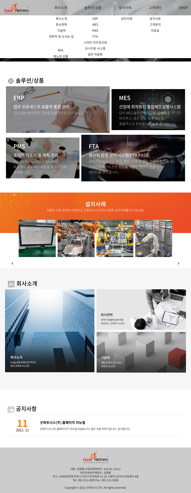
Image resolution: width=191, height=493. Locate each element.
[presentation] (12, 262)
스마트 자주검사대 (95, 42)
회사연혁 (61, 24)
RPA (60, 50)
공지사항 (155, 18)
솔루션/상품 (92, 7)
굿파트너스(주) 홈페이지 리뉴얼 (62, 422)
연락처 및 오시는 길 (61, 36)
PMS (95, 30)
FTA (95, 36)
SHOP (183, 7)
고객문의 (155, 24)
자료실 (155, 30)
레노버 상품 (60, 56)
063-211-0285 (86, 480)
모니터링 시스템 (95, 48)
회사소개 (60, 7)
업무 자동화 (95, 54)
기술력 (61, 30)
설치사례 (125, 7)
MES (95, 24)
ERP (95, 18)
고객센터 (155, 7)
